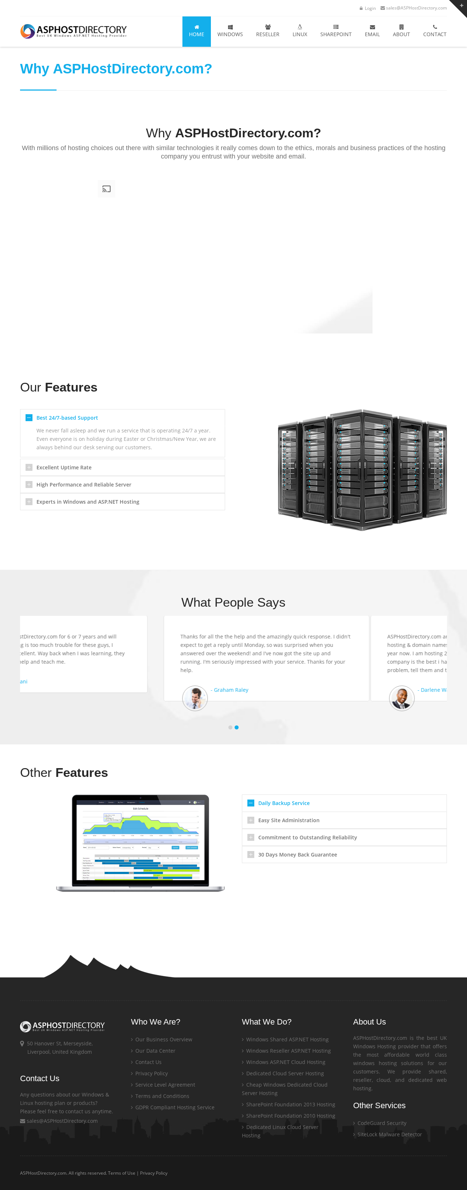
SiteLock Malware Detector (389, 1134)
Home (196, 34)
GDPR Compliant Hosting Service (174, 1107)
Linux (300, 34)
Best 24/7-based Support (67, 417)
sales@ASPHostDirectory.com (416, 8)
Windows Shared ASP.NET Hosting (287, 1039)
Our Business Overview (163, 1039)
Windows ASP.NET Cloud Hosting (285, 1062)
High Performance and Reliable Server (83, 484)
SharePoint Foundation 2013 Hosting (290, 1104)
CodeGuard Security (381, 1123)
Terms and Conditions (161, 1095)
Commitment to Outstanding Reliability (307, 837)
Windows (230, 34)
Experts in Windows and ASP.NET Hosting (87, 501)
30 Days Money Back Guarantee (297, 854)
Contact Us (148, 1062)
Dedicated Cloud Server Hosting (284, 1073)
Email (372, 34)
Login (370, 8)
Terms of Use (121, 1173)
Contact (435, 34)
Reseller (267, 34)
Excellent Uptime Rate (64, 467)
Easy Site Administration (289, 820)
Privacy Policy (151, 1073)
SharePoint (336, 34)
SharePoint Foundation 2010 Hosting (290, 1115)
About (401, 34)
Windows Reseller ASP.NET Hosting (288, 1050)
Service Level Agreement (164, 1084)
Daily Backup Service (284, 803)
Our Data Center (154, 1050)
